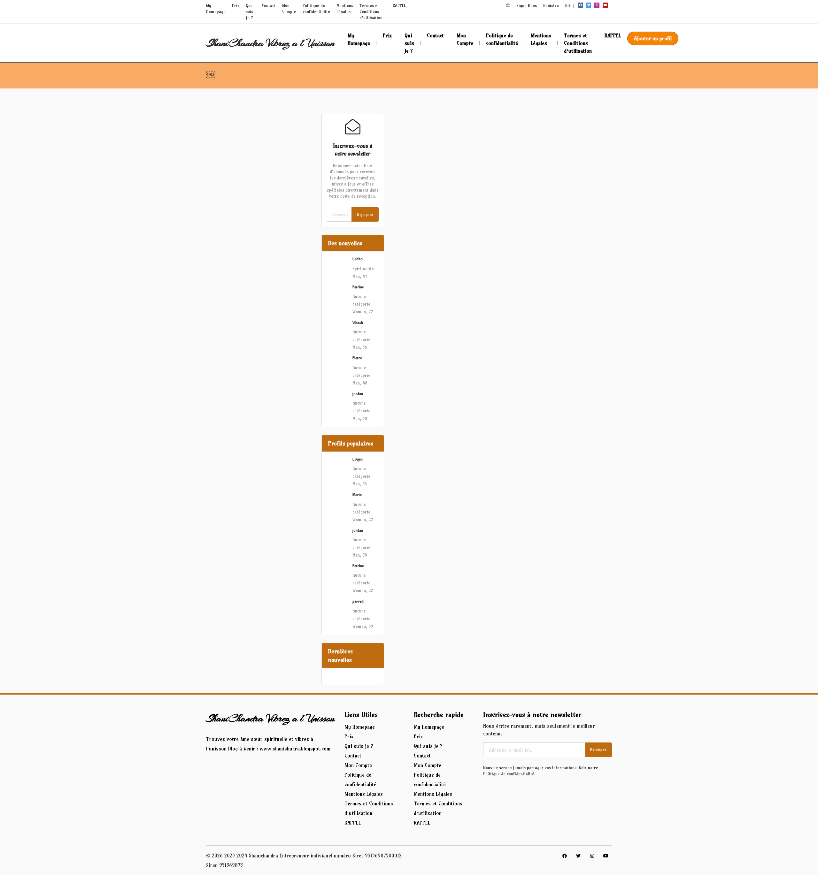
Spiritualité (363, 268)
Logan (357, 459)
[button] (508, 5)
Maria (357, 494)
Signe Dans (526, 5)
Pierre (357, 358)
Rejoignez (365, 214)
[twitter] (588, 5)
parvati (358, 601)
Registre (551, 5)
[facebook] (580, 5)
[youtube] (605, 5)
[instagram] (596, 5)
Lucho (357, 259)
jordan (357, 393)
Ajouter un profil (653, 38)
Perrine (358, 287)
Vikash (357, 322)
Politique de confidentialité (508, 773)
